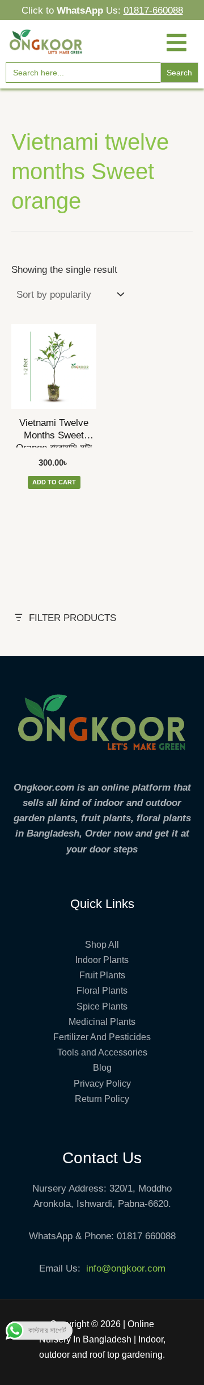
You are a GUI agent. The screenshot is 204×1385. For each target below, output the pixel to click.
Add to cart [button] (54, 482)
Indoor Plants (102, 960)
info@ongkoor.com (125, 1268)
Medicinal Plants (102, 1022)
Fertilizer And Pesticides (102, 1037)
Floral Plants (102, 990)
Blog (102, 1067)
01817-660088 (153, 10)
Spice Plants (102, 1006)
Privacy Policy (102, 1083)
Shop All (102, 944)
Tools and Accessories (102, 1052)
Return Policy (102, 1099)
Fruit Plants (102, 975)
